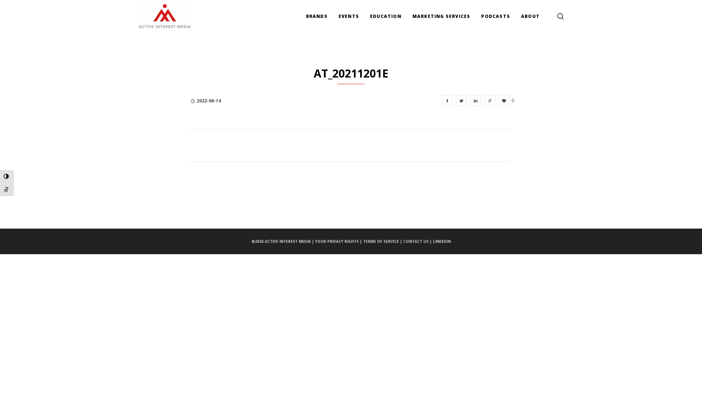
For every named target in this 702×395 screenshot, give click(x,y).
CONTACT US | (418, 241)
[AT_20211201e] (447, 100)
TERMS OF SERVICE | (383, 241)
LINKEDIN (442, 241)
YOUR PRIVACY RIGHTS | (339, 241)
